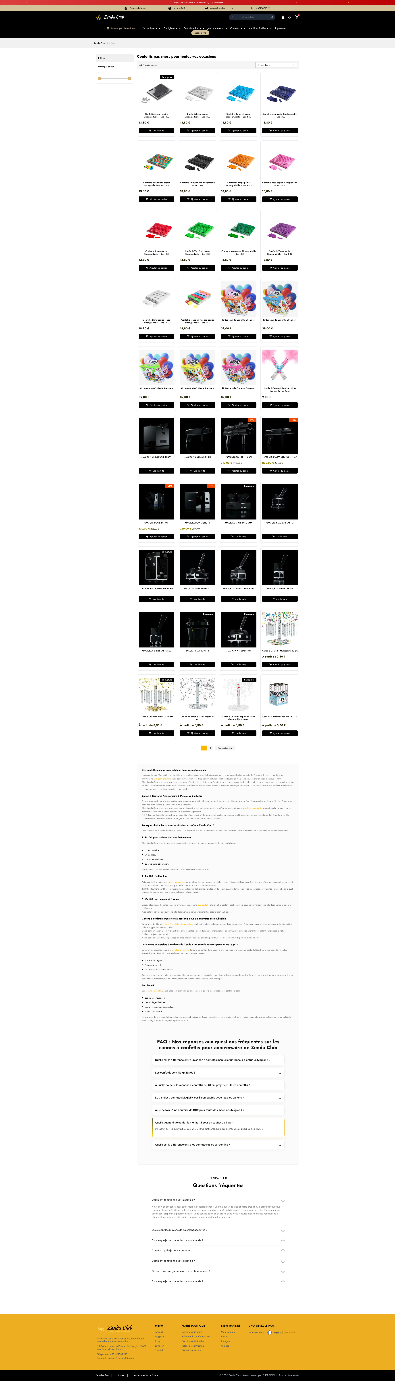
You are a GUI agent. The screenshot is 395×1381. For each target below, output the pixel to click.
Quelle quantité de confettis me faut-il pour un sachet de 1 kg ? (194, 1122)
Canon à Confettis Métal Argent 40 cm (197, 718)
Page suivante (224, 748)
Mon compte (228, 1332)
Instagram (226, 1341)
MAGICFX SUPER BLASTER (280, 588)
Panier (224, 1336)
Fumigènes (169, 28)
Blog (157, 1341)
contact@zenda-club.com (221, 8)
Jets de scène (214, 28)
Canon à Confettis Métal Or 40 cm (156, 716)
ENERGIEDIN (269, 1375)
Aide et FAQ (179, 8)
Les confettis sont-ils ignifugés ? (175, 1072)
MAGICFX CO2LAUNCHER (198, 457)
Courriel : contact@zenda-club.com (115, 1358)
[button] (4, 3)
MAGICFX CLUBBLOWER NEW (156, 457)
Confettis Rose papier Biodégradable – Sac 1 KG (279, 184)
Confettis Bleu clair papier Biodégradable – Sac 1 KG (239, 115)
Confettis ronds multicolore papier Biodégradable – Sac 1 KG (197, 321)
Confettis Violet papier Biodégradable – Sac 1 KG (280, 252)
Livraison (159, 1345)
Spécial (159, 1350)
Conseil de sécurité (191, 1350)
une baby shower (162, 778)
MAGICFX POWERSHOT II (197, 522)
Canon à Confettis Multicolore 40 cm (280, 650)
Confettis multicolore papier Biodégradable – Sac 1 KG (156, 184)
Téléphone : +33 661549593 (112, 1354)
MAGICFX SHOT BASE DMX (238, 522)
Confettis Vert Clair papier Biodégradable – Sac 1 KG (197, 252)
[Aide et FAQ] (170, 8)
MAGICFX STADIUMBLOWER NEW (156, 588)
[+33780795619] (252, 8)
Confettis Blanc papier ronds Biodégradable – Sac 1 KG (156, 321)
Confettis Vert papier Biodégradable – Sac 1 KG (238, 252)
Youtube (225, 1345)
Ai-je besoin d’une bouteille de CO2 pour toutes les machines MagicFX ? (199, 1110)
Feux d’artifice (191, 28)
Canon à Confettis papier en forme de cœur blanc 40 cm (238, 718)
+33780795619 (263, 8)
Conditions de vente (192, 1332)
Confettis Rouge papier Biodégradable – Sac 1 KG (156, 252)
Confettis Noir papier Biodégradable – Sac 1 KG (197, 184)
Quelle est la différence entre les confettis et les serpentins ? (192, 1144)
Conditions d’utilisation (193, 1341)
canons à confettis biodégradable (178, 923)
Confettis (234, 28)
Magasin (159, 1336)
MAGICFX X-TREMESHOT (239, 650)
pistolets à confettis (253, 808)
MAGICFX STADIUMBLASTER (280, 522)
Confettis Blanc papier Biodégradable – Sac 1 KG (197, 115)
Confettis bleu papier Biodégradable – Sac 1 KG (279, 115)
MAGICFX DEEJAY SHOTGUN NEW (280, 457)
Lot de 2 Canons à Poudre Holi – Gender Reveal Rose (280, 389)
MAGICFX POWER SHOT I (156, 522)
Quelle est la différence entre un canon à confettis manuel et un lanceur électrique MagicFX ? (212, 1060)
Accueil (159, 1332)
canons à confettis (176, 882)
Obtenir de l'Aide (138, 8)
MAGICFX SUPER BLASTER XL (156, 650)
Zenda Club (99, 43)
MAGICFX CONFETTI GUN (239, 457)
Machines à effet (257, 28)
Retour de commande (193, 1345)
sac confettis (203, 904)
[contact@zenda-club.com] (206, 8)
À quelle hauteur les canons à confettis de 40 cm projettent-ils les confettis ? (202, 1085)
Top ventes (280, 28)
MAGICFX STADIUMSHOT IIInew (238, 588)
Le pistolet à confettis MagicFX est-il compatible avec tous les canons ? (199, 1097)
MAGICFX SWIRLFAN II (197, 650)
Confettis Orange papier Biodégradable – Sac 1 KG (239, 184)
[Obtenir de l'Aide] (126, 8)
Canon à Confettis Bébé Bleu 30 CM (279, 716)
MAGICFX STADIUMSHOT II (197, 588)
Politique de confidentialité (196, 1336)
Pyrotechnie (148, 28)
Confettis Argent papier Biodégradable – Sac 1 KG (156, 115)
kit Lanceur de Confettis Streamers (238, 319)
